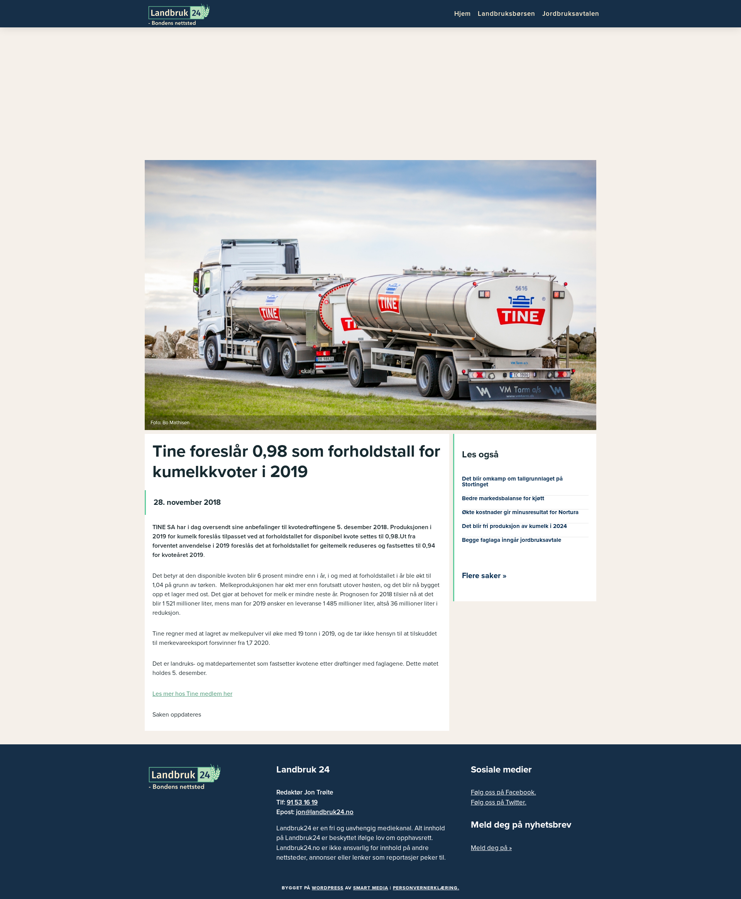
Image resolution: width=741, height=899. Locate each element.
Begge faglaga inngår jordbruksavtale (511, 539)
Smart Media (370, 888)
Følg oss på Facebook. (503, 792)
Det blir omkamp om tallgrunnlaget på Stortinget (512, 481)
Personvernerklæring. (426, 888)
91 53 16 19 (302, 802)
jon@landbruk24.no (325, 812)
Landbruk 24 (185, 13)
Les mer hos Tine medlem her (192, 694)
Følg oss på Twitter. (498, 802)
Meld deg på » (491, 848)
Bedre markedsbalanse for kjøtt (503, 498)
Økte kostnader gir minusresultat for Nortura (520, 512)
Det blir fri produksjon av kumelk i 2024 (514, 526)
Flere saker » (484, 575)
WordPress (327, 888)
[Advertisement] (370, 96)
